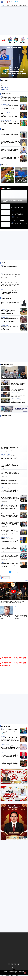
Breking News (6, 87)
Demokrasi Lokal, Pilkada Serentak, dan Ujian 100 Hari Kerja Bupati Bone (10, 150)
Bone (10, 42)
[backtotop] (14, 970)
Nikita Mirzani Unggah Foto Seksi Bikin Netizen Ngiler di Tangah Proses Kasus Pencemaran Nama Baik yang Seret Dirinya (10, 747)
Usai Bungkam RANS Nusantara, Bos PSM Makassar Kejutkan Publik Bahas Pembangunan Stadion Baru (10, 107)
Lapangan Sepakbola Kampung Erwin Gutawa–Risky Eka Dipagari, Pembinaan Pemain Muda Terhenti (10, 99)
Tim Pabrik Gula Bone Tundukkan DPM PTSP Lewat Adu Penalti (9, 267)
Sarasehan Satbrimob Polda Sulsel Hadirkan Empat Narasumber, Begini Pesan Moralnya (21, 180)
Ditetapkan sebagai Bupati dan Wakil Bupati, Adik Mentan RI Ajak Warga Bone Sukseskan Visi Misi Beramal (10, 159)
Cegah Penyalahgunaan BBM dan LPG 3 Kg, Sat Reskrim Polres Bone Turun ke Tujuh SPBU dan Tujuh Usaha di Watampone (9, 515)
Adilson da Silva (6, 112)
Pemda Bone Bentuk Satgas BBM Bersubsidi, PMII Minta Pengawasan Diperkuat (10, 474)
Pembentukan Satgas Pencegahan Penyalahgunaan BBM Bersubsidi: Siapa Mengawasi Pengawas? (9, 490)
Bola (12, 5)
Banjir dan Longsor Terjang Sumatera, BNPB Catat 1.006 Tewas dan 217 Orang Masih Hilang (7, 180)
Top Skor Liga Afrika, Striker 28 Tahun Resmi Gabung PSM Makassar (10, 122)
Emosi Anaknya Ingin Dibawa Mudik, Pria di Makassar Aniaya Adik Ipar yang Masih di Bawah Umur (18, 213)
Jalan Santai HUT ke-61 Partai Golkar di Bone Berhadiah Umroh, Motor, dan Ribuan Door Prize (10, 143)
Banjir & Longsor (7, 177)
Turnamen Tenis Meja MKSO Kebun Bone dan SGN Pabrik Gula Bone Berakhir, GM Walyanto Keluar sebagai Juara (9, 557)
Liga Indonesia (5, 104)
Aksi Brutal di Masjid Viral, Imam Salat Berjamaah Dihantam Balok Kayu (10, 303)
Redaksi (3, 967)
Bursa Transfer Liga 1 (7, 120)
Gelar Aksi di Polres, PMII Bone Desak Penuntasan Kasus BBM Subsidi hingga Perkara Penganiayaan (10, 507)
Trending (3, 5)
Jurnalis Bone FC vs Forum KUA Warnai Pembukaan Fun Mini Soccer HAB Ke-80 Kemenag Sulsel (10, 284)
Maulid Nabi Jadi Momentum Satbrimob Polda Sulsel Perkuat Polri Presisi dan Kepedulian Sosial (13, 377)
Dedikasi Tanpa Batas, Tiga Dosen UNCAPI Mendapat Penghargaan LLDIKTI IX (9, 548)
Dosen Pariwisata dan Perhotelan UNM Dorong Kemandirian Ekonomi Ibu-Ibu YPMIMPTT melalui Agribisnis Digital (18, 383)
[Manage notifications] (25, 973)
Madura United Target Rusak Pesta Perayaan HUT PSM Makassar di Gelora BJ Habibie (9, 292)
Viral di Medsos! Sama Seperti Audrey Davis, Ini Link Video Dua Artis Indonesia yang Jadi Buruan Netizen (10, 739)
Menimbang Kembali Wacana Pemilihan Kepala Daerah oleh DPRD (10, 133)
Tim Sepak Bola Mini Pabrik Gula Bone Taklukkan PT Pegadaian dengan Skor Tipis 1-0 (10, 276)
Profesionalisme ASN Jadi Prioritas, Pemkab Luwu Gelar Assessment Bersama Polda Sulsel (18, 389)
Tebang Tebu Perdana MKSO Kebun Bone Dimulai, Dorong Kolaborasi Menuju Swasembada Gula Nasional (10, 523)
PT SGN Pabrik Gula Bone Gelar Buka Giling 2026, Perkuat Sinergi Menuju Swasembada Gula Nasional (10, 449)
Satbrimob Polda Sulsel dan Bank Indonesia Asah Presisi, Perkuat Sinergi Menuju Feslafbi (18, 395)
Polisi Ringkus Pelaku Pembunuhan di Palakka (19, 224)
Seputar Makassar (16, 386)
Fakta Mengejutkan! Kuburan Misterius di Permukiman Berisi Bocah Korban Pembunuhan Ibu (10, 312)
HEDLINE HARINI (22, 42)
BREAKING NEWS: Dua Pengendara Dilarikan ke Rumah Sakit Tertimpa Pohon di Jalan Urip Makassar (18, 219)
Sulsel (20, 5)
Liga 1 (3, 85)
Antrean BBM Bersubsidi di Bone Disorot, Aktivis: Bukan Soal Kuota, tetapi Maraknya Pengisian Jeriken (9, 482)
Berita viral (16, 42)
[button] (12, 75)
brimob (18, 177)
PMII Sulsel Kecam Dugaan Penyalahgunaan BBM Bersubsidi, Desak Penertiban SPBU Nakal (14, 71)
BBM (3, 752)
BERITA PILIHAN (5, 301)
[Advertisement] (14, 21)
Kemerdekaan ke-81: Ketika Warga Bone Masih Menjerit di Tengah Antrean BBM (9, 565)
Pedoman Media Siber (20, 967)
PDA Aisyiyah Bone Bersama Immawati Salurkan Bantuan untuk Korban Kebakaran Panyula (9, 532)
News (8, 5)
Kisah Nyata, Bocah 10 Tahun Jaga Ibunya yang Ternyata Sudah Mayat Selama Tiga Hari (10, 328)
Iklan (7, 967)
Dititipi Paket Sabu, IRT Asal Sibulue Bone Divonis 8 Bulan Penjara (18, 206)
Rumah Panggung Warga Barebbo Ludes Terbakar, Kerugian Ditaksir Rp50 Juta (9, 465)
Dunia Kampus (15, 380)
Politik (15, 5)
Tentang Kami (12, 967)
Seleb (24, 5)
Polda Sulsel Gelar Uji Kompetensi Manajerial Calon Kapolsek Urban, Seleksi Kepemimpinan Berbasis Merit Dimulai (18, 401)
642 (18, 572)
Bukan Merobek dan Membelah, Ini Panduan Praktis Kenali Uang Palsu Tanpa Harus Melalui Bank (9, 320)
